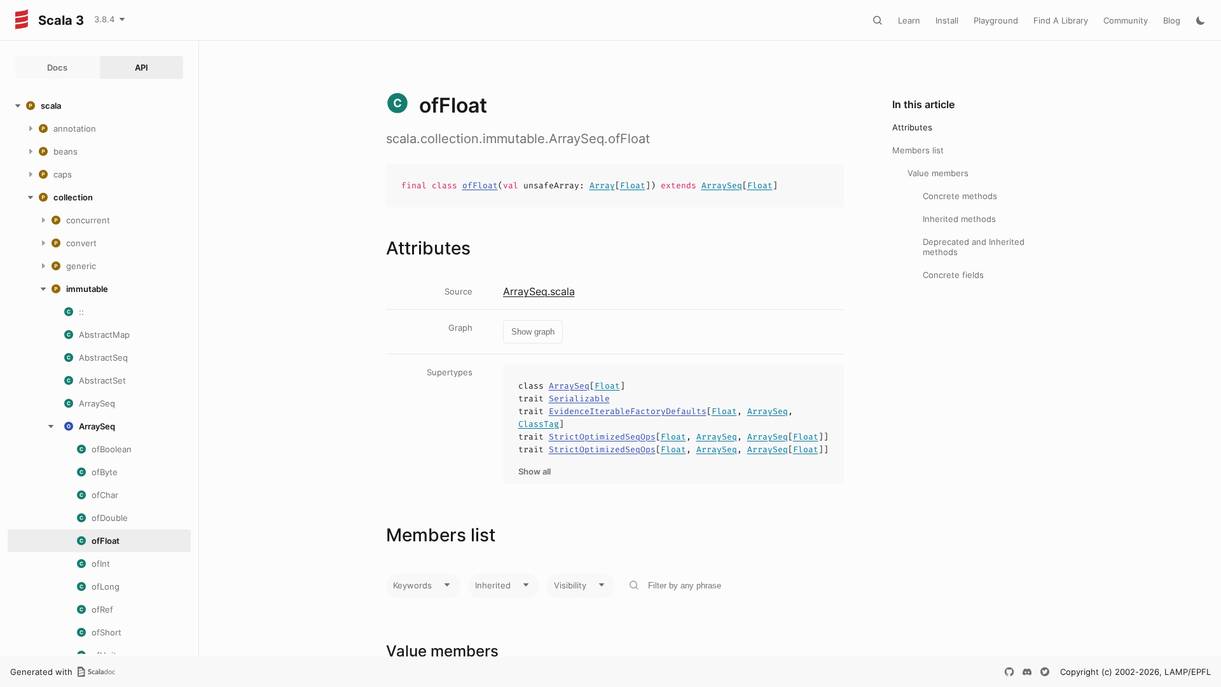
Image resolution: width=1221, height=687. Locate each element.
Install (946, 20)
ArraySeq (721, 185)
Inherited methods (959, 219)
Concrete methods (960, 196)
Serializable (579, 398)
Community (1125, 20)
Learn (909, 20)
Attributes (912, 127)
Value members (938, 173)
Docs (57, 67)
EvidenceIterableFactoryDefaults (628, 411)
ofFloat (480, 185)
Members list (918, 150)
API (141, 67)
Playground (996, 20)
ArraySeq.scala (539, 291)
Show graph (533, 332)
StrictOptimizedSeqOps (602, 436)
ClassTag (538, 424)
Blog (1171, 20)
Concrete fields (953, 275)
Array (602, 185)
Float (632, 185)
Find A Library (1060, 20)
